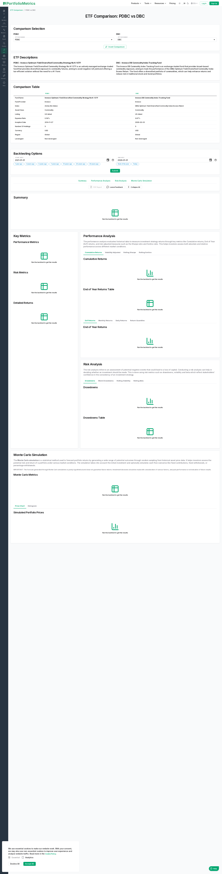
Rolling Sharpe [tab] (129, 252)
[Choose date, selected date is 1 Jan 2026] (210, 160)
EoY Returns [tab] (90, 320)
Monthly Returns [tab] (105, 320)
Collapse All (135, 187)
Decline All (14, 864)
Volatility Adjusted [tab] (113, 252)
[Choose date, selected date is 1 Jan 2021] (107, 160)
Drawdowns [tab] (90, 381)
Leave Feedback (116, 187)
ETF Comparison (16, 10)
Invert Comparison (116, 47)
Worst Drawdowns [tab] (106, 381)
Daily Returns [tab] (121, 320)
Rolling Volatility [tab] (123, 381)
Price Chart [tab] (20, 506)
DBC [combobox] (119, 39)
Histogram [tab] (32, 506)
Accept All (29, 864)
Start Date (19, 157)
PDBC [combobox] (17, 39)
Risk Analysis (121, 181)
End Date (121, 157)
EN (194, 3)
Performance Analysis (100, 181)
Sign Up (214, 3)
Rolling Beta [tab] (138, 381)
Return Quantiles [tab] (137, 320)
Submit (115, 171)
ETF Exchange (20, 37)
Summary (82, 181)
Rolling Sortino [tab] (145, 252)
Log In (204, 3)
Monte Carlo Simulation (141, 181)
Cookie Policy (50, 854)
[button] (18, 164)
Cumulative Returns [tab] (93, 252)
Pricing (172, 3)
